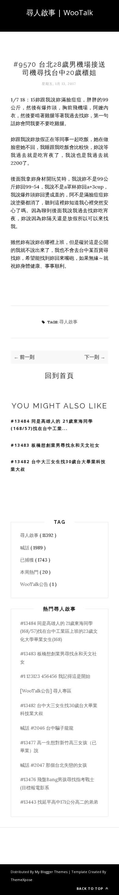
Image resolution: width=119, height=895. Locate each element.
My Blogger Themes (51, 871)
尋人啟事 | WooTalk (59, 12)
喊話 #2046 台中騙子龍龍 (47, 728)
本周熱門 (30, 572)
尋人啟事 (68, 322)
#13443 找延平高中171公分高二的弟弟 (59, 802)
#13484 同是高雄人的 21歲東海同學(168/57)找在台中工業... (52, 425)
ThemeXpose (21, 879)
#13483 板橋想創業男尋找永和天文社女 (55, 445)
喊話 (25, 548)
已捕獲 (27, 560)
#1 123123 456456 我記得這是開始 (55, 676)
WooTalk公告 (34, 584)
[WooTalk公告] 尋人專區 (45, 691)
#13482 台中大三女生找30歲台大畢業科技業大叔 (58, 465)
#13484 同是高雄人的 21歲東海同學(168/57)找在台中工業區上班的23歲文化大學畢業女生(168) (59, 631)
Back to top (90, 888)
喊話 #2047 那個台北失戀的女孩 (53, 765)
